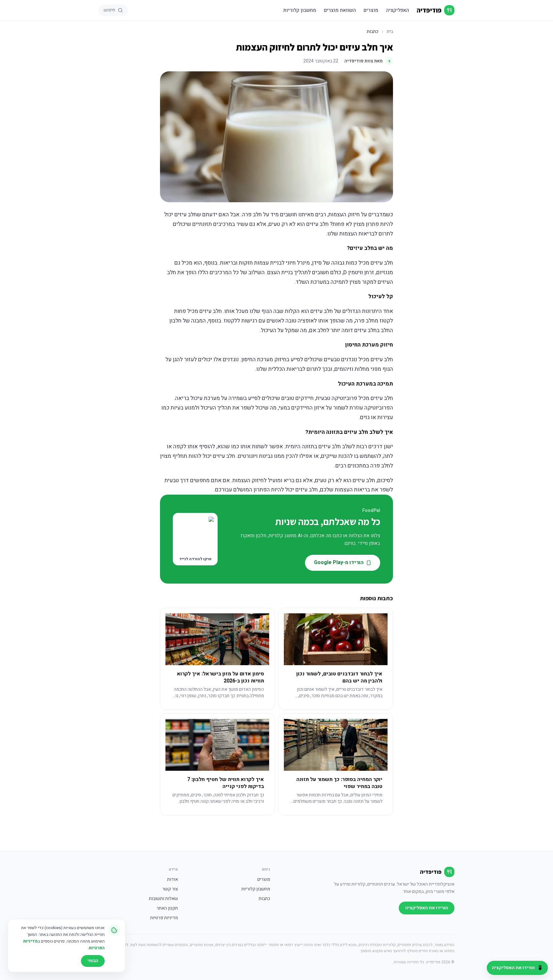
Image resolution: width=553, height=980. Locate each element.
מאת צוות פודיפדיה (367, 61)
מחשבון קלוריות (299, 10)
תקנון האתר (167, 908)
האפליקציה (397, 10)
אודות (172, 879)
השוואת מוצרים (340, 10)
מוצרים (371, 10)
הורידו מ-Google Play (339, 562)
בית (390, 31)
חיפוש (109, 10)
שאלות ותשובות (163, 899)
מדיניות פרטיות (164, 918)
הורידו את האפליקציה (426, 907)
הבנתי (92, 961)
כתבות (264, 899)
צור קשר (170, 889)
